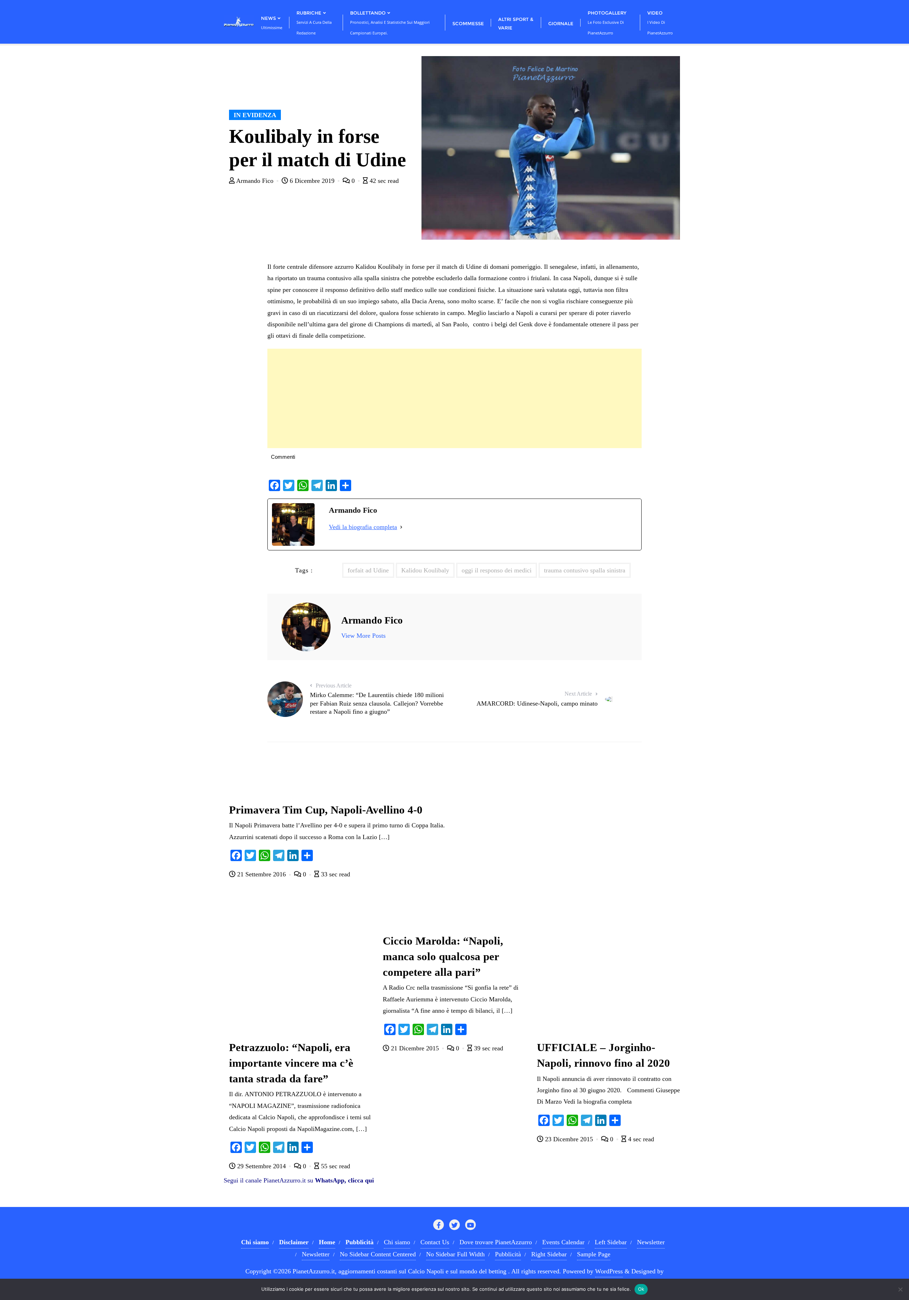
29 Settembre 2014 (261, 1166)
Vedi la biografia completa (363, 527)
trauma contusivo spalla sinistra (584, 570)
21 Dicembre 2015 (415, 1048)
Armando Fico (255, 180)
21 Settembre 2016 (261, 874)
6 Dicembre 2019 (312, 180)
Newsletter (651, 1242)
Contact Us (434, 1242)
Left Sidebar (611, 1242)
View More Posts (363, 635)
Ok (641, 1289)
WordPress (609, 1271)
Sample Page (593, 1254)
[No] (900, 1289)
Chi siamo (397, 1242)
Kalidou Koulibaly (425, 570)
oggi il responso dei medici (497, 570)
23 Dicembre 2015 (569, 1139)
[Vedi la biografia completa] (401, 527)
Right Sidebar (549, 1254)
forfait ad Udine (368, 570)
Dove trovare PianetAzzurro (495, 1242)
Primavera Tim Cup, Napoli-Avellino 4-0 (326, 810)
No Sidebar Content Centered (378, 1254)
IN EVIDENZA (255, 115)
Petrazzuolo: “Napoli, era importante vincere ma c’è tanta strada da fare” (291, 1063)
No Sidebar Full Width (455, 1254)
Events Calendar (563, 1242)
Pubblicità (508, 1254)
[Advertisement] (454, 398)
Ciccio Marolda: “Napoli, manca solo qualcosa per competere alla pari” (443, 956)
